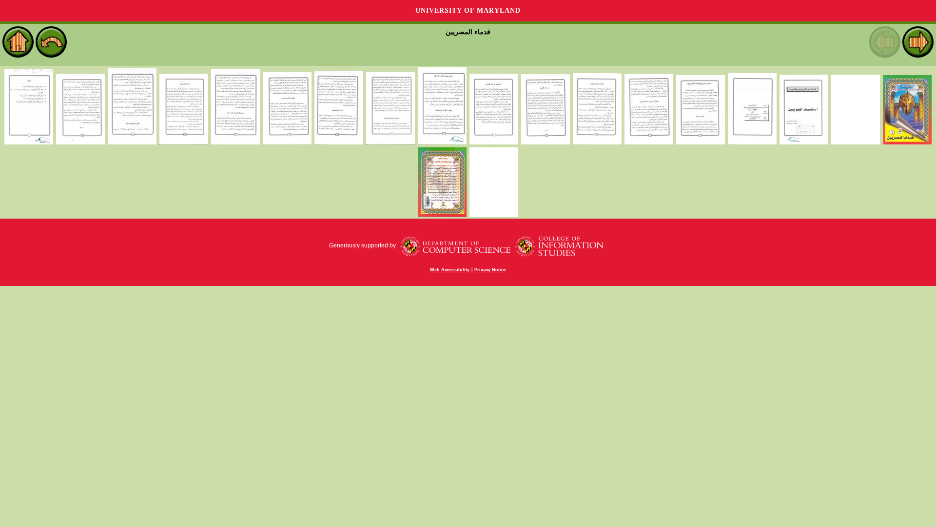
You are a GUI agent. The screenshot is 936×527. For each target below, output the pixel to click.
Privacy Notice (490, 269)
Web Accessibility (449, 269)
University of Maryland (468, 10)
